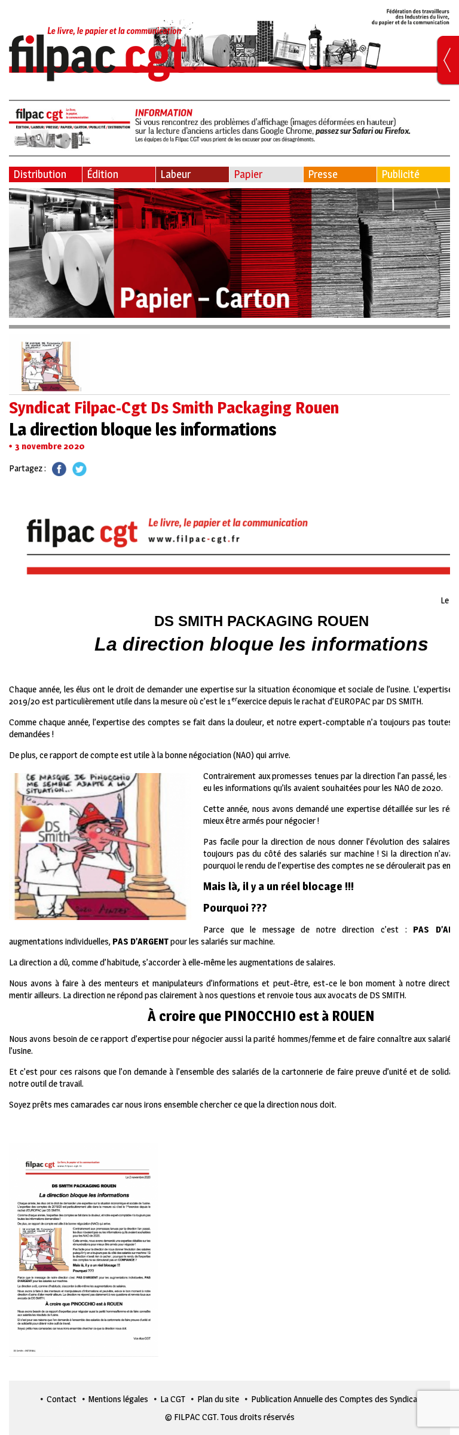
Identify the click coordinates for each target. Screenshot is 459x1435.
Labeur (175, 174)
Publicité (400, 174)
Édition (102, 174)
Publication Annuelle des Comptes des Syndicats (338, 1399)
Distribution (39, 174)
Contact (61, 1399)
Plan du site (218, 1399)
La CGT (172, 1399)
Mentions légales (118, 1399)
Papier (248, 174)
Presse (323, 174)
